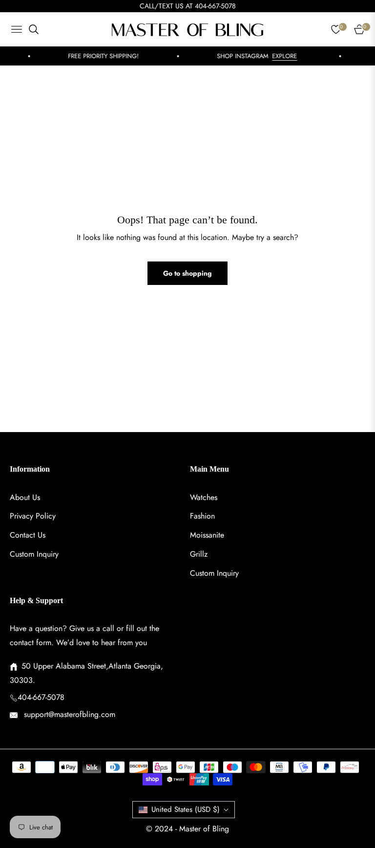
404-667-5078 (41, 697)
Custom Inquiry (34, 554)
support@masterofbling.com (68, 714)
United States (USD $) (185, 809)
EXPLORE (279, 56)
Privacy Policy (33, 516)
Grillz (199, 554)
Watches (203, 497)
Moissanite (207, 535)
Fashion (202, 516)
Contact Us (27, 535)
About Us (25, 497)
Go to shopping (187, 273)
